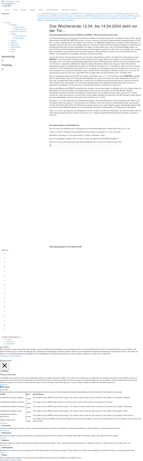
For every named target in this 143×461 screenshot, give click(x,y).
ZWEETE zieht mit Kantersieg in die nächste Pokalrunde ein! (94, 13)
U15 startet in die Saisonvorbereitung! (94, 18)
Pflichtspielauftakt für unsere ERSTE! (59, 20)
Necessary (6, 387)
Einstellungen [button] (4, 356)
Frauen (15, 10)
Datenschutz (10, 344)
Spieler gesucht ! (21, 29)
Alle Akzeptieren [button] (15, 356)
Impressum (10, 341)
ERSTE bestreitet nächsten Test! (66, 18)
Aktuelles (14, 25)
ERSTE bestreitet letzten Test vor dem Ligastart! (102, 16)
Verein (41, 10)
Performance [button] (4, 430)
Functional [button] (3, 423)
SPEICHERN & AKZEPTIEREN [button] (11, 460)
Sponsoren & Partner (69, 10)
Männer (24, 10)
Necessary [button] (3, 384)
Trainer (13, 40)
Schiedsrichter (16, 47)
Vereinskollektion (52, 10)
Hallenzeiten (19, 38)
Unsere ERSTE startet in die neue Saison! (55, 13)
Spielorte (14, 42)
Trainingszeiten (20, 36)
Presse (13, 49)
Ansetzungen (19, 27)
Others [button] (2, 452)
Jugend (32, 10)
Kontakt (9, 339)
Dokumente (15, 45)
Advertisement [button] (5, 445)
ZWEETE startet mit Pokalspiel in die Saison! (67, 16)
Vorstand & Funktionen (19, 31)
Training (13, 34)
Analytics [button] (3, 438)
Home (7, 10)
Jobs (12, 51)
